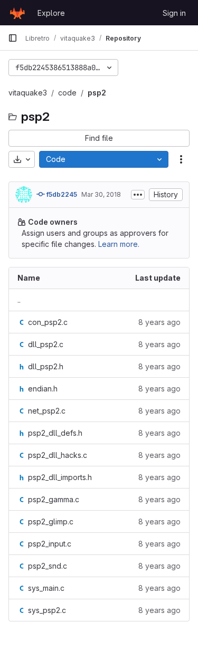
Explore (51, 12)
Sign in (174, 12)
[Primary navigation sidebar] (12, 38)
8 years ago (159, 322)
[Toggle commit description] (138, 194)
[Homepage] (17, 12)
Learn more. (118, 244)
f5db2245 (61, 194)
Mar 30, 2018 (101, 194)
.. (19, 299)
